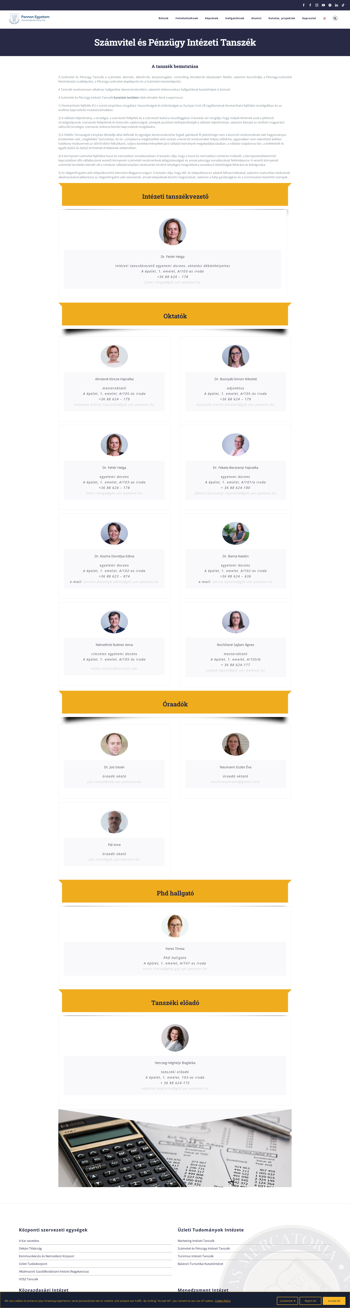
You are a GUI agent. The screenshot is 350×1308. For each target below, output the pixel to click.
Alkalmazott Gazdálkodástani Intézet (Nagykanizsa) (54, 1271)
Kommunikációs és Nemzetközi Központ (46, 1256)
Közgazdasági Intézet (44, 1290)
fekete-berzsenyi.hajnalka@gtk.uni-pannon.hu (236, 493)
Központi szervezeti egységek (53, 1230)
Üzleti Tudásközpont (33, 1264)
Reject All (310, 1301)
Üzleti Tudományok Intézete (211, 1230)
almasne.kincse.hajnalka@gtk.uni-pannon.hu (114, 404)
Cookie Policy (223, 1301)
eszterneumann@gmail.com (235, 781)
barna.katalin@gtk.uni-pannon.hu (243, 581)
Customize (286, 1301)
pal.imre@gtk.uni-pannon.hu (114, 859)
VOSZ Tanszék (28, 1279)
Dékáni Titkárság (30, 1248)
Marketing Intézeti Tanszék (196, 1241)
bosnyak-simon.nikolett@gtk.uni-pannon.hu (235, 404)
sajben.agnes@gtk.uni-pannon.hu (235, 670)
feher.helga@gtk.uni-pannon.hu (173, 282)
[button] (335, 18)
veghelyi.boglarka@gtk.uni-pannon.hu (175, 1088)
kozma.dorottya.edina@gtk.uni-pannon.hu (121, 581)
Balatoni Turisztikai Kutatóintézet (200, 1264)
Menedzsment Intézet (203, 1290)
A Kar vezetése (29, 1241)
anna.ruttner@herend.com (114, 668)
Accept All (334, 1301)
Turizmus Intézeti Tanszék (195, 1256)
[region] (175, 1300)
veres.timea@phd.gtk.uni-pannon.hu (175, 968)
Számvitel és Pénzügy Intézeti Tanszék (204, 1248)
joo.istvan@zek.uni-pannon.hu (114, 781)
